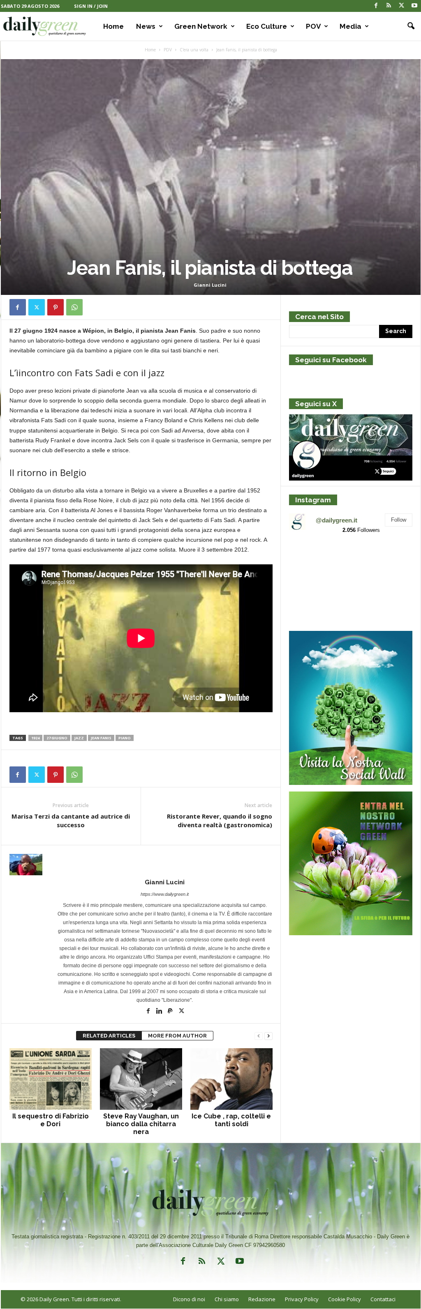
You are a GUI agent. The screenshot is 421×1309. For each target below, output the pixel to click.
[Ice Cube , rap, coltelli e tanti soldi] (231, 1079)
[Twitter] (402, 6)
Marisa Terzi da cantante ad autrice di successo (71, 820)
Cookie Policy (344, 1299)
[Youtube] (414, 6)
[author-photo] (141, 864)
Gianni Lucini (210, 285)
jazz (79, 738)
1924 (35, 738)
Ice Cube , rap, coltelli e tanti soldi (231, 1120)
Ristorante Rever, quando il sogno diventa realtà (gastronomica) (219, 820)
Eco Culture (266, 26)
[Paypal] (170, 1012)
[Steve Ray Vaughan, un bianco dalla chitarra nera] (141, 1079)
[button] (408, 26)
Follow (398, 520)
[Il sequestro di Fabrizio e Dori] (50, 1079)
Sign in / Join (91, 6)
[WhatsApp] (74, 307)
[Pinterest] (55, 307)
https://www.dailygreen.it (165, 894)
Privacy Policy (302, 1299)
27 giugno (56, 738)
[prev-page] (258, 1036)
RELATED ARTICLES (109, 1036)
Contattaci (383, 1299)
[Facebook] (376, 6)
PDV (168, 50)
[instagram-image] (309, 561)
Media (350, 26)
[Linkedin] (159, 1012)
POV (313, 26)
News (145, 26)
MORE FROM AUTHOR (177, 1036)
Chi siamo (227, 1299)
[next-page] (268, 1036)
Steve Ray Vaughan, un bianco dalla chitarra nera (141, 1124)
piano (124, 738)
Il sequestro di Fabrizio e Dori (50, 1120)
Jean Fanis (101, 738)
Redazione (261, 1299)
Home (113, 26)
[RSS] (389, 6)
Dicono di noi (189, 1299)
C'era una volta (194, 50)
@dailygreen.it (336, 520)
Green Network (200, 26)
